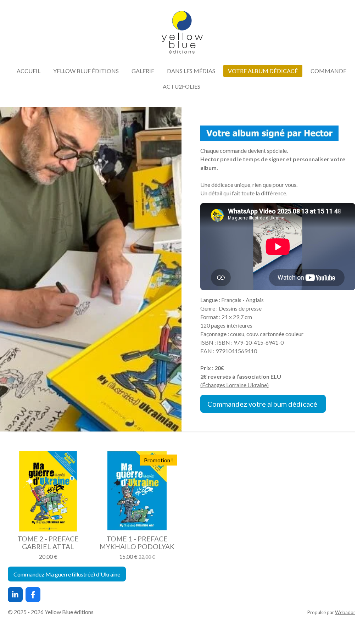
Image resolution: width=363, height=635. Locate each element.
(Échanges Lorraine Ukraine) (234, 384)
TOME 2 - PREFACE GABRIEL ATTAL (48, 543)
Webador (345, 612)
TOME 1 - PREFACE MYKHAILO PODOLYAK (137, 543)
